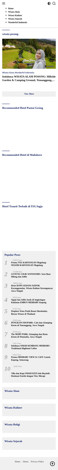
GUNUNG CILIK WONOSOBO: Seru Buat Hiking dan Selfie (31, 275)
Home (17, 462)
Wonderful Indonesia (24, 72)
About (25, 462)
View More (29, 94)
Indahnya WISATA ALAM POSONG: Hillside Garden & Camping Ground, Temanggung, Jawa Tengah (29, 80)
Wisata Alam (8, 72)
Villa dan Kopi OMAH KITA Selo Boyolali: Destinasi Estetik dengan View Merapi (30, 374)
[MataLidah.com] (22, 3)
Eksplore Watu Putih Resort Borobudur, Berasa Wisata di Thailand (29, 312)
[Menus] (4, 3)
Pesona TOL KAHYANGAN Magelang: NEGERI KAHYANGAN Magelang (29, 263)
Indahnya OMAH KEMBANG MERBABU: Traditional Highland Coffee (30, 347)
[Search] (54, 3)
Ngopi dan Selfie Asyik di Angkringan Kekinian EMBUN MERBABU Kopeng (28, 301)
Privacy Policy (37, 462)
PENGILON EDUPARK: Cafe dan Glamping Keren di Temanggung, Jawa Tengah (31, 324)
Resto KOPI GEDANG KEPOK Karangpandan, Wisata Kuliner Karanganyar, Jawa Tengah (32, 288)
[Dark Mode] (49, 3)
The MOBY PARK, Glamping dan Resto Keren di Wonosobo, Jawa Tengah (29, 335)
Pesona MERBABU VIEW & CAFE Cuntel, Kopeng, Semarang (31, 358)
